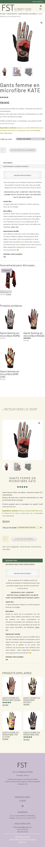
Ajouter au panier (23, 150)
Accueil (2, 14)
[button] (41, 23)
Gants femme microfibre (27, 14)
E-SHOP (22, 800)
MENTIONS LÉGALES (22, 837)
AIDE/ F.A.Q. (23, 842)
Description (8, 163)
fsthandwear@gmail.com (22, 827)
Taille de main (6, 139)
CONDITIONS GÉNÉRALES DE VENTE (22, 839)
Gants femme (12, 14)
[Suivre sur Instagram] (22, 806)
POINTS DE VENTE (22, 797)
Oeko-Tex (14, 227)
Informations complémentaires (15, 166)
